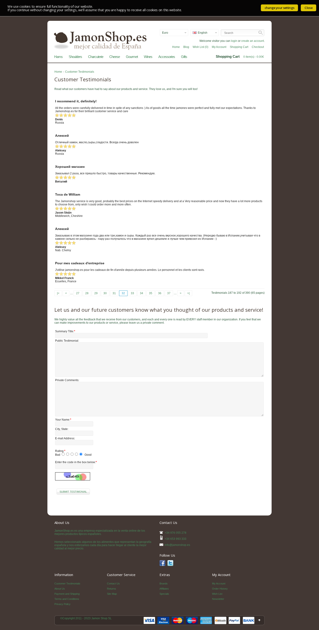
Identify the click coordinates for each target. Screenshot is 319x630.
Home (176, 47)
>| (188, 293)
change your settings (279, 8)
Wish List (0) (200, 47)
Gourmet (132, 57)
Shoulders (75, 57)
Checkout (258, 47)
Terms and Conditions (66, 599)
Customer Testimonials (79, 71)
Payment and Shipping (67, 593)
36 (159, 293)
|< (58, 293)
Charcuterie (95, 57)
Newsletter (218, 599)
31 (114, 293)
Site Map (112, 593)
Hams (58, 57)
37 (168, 293)
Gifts (184, 57)
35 (150, 293)
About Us (59, 588)
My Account (219, 47)
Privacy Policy (62, 604)
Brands (164, 583)
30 (105, 293)
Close (308, 8)
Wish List (217, 593)
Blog (186, 47)
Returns (111, 588)
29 (96, 293)
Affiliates (164, 588)
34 (141, 293)
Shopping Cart (239, 47)
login (234, 41)
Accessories (166, 57)
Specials (164, 593)
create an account (252, 41)
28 (87, 293)
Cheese (114, 57)
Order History (220, 588)
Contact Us (113, 583)
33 (132, 293)
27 (77, 293)
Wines (148, 57)
